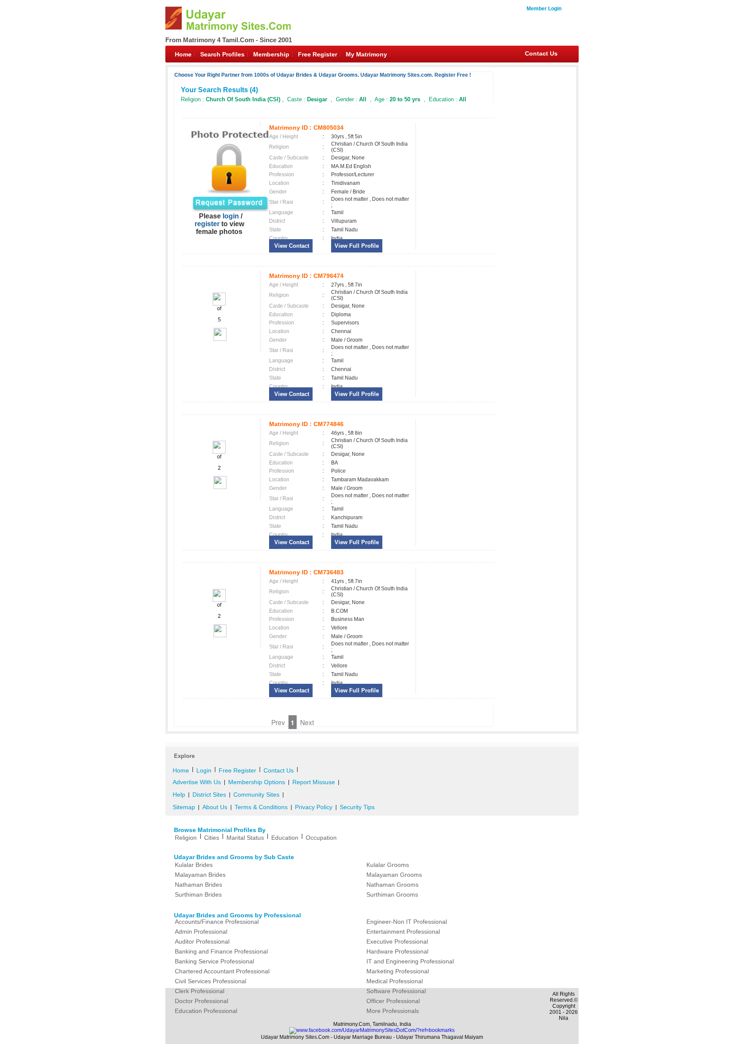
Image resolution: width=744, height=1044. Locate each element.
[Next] (219, 339)
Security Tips (357, 807)
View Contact (291, 246)
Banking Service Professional (214, 961)
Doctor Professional (201, 1000)
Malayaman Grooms (394, 874)
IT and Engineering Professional (410, 961)
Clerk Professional (199, 991)
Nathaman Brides (198, 884)
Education (284, 837)
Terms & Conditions (261, 807)
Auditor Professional (202, 941)
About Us (214, 807)
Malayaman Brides (200, 874)
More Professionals (392, 1010)
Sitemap (184, 807)
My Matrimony (366, 54)
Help (179, 794)
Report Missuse (313, 782)
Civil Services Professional (210, 981)
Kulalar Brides (194, 864)
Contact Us (541, 53)
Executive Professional (397, 941)
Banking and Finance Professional (221, 951)
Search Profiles (222, 54)
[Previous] (219, 304)
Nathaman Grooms (392, 884)
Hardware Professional (397, 951)
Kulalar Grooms (387, 864)
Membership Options (256, 782)
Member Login (544, 9)
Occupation (321, 837)
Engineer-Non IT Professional (406, 921)
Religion (186, 837)
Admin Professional (201, 931)
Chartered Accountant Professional (222, 971)
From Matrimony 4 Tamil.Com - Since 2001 (228, 40)
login (231, 216)
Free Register (317, 54)
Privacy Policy (313, 807)
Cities (211, 837)
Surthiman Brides (198, 894)
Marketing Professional (397, 971)
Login (203, 770)
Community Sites (256, 794)
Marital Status (245, 837)
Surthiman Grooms (392, 894)
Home (183, 54)
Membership (271, 54)
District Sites (209, 794)
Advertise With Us (197, 782)
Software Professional (396, 991)
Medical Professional (394, 981)
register (207, 223)
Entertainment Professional (403, 931)
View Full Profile (357, 246)
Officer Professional (393, 1000)
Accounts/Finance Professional (217, 921)
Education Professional (206, 1010)
